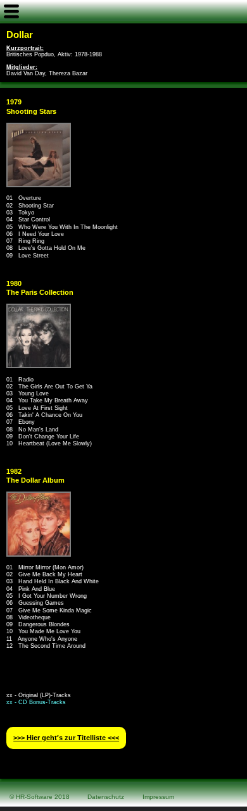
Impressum (158, 796)
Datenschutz (105, 796)
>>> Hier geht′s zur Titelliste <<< (66, 737)
